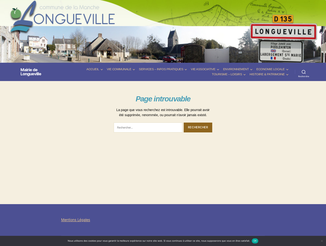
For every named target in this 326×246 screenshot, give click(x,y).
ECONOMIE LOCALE (270, 69)
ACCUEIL (92, 69)
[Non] (321, 241)
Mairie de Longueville (30, 72)
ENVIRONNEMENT (236, 69)
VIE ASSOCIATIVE (203, 69)
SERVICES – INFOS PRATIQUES (161, 69)
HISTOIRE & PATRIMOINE (267, 74)
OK (255, 240)
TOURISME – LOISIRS (227, 74)
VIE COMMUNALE (119, 69)
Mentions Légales (75, 220)
